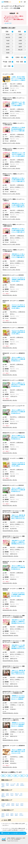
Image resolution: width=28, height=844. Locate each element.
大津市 (16, 795)
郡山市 (7, 815)
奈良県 (20, 43)
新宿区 (7, 783)
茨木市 (7, 795)
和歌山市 (17, 793)
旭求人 (3, 775)
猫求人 (15, 775)
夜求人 (22, 775)
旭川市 (2, 815)
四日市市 (8, 805)
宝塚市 (11, 795)
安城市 (21, 805)
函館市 (16, 815)
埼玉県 (7, 43)
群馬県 (7, 46)
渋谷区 (21, 783)
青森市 (11, 815)
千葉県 (7, 40)
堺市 (21, 793)
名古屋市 (3, 803)
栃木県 (7, 49)
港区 (18, 783)
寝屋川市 (3, 796)
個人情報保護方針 (17, 839)
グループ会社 (11, 839)
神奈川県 (8, 37)
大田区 (17, 785)
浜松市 (8, 803)
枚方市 (20, 795)
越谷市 (2, 786)
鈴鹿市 (12, 805)
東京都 (7, 34)
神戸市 (11, 793)
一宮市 (2, 806)
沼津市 (21, 803)
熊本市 (2, 816)
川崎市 (7, 785)
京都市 (7, 793)
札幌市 (2, 813)
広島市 (20, 813)
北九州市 (21, 815)
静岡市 (12, 803)
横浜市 (2, 783)
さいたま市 (12, 783)
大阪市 (2, 793)
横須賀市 (22, 785)
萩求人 (9, 775)
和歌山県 (20, 49)
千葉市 (2, 785)
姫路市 (2, 795)
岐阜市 (2, 805)
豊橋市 (17, 805)
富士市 (17, 803)
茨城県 (7, 52)
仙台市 (7, 813)
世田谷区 (12, 785)
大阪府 (20, 34)
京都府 (20, 37)
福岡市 (11, 813)
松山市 (16, 813)
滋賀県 (20, 46)
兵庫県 (20, 40)
